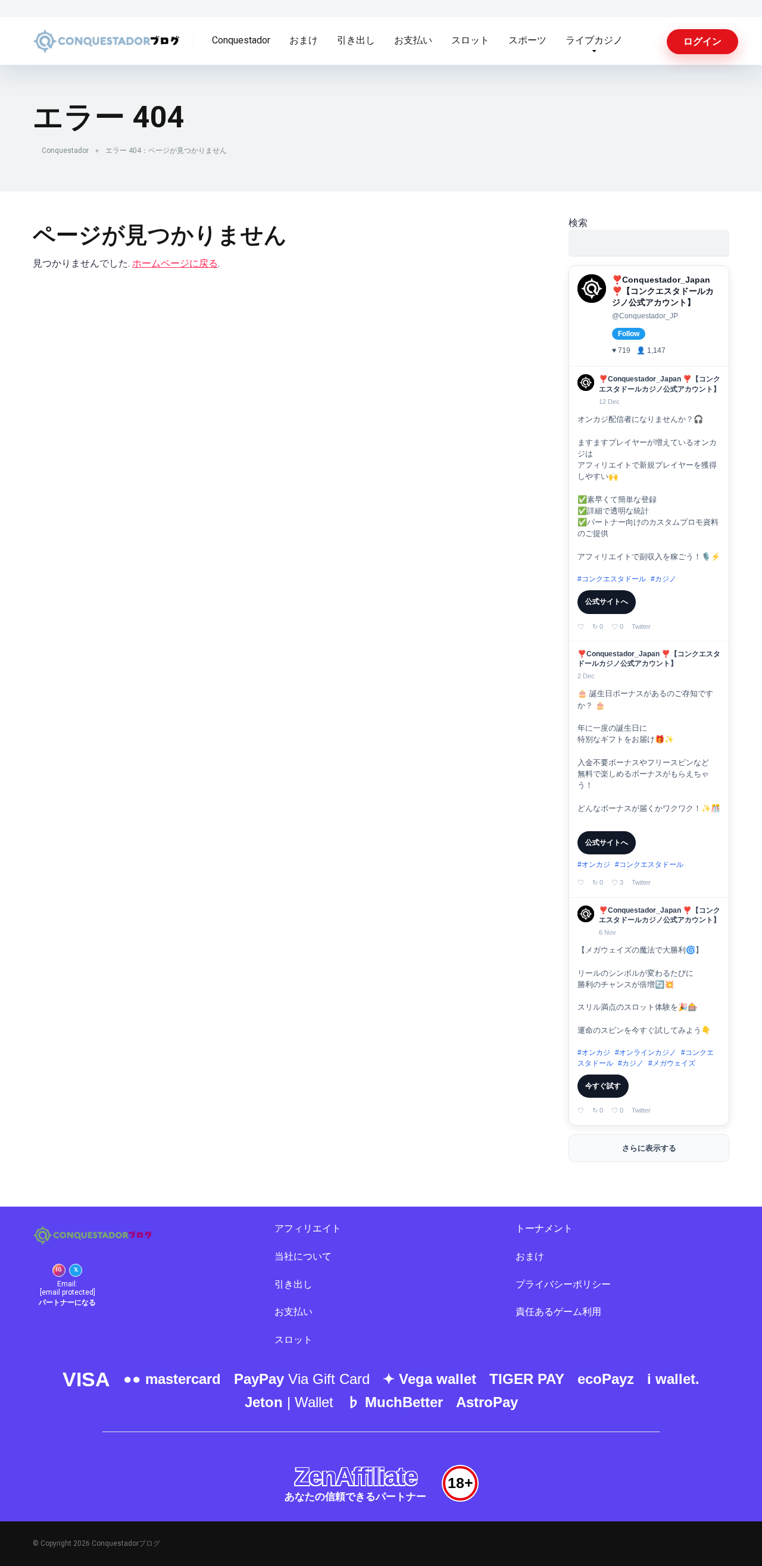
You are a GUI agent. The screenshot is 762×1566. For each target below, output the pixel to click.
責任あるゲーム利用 (558, 1311)
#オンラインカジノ (645, 1052)
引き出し (356, 40)
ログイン (702, 41)
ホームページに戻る (175, 263)
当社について (303, 1256)
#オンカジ (593, 864)
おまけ (303, 40)
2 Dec (586, 675)
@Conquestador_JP (645, 316)
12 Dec (609, 401)
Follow (628, 334)
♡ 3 (617, 882)
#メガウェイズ (671, 1063)
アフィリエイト (307, 1228)
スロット (470, 40)
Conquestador (241, 40)
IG (59, 1270)
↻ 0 (597, 626)
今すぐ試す (603, 1086)
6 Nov (607, 932)
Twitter (641, 626)
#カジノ (663, 579)
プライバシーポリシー (563, 1284)
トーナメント (544, 1228)
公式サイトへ (606, 601)
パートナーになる (67, 1302)
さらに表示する (649, 1148)
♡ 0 (617, 626)
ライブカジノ (594, 40)
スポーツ (527, 40)
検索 (578, 222)
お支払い (413, 40)
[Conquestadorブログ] (106, 36)
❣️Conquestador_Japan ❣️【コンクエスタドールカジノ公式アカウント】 (663, 291)
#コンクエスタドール (611, 579)
